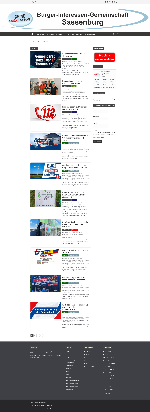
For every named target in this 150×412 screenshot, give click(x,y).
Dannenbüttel (66, 65)
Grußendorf (81, 65)
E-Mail (95, 123)
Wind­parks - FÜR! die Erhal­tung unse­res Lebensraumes (74, 166)
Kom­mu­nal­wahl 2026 (89, 366)
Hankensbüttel (65, 120)
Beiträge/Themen (90, 34)
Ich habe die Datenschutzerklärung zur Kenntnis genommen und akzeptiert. (104, 133)
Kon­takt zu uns (69, 357)
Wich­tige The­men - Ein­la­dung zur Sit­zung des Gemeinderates (75, 307)
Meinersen (65, 121)
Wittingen (64, 123)
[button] (65, 34)
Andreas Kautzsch (78, 61)
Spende (67, 374)
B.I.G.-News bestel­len (70, 351)
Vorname (96, 109)
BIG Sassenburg (81, 63)
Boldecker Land (65, 118)
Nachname (96, 116)
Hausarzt (83, 92)
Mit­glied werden (69, 365)
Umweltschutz (106, 393)
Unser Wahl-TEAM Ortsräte (72, 386)
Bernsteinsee (75, 63)
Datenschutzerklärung (98, 137)
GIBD (73, 236)
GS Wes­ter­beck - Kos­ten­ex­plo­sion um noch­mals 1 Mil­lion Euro (75, 224)
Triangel (82, 66)
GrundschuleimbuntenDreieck (81, 236)
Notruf (69, 121)
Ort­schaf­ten (60, 34)
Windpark (74, 179)
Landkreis (74, 112)
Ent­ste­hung (40, 34)
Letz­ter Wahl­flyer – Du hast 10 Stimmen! (75, 251)
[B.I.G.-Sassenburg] (75, 7)
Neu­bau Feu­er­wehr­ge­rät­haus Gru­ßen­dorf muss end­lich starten (75, 137)
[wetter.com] (97, 87)
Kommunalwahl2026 (67, 151)
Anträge (105, 354)
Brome (71, 118)
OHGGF (64, 209)
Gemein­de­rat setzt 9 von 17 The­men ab (74, 54)
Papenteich (73, 121)
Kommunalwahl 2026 (73, 143)
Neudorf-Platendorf (66, 66)
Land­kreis (79, 34)
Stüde (78, 66)
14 (40, 335)
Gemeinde (71, 34)
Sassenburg (74, 66)
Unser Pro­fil (68, 377)
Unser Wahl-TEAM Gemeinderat (73, 380)
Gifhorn (84, 118)
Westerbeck (64, 68)
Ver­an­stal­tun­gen (69, 389)
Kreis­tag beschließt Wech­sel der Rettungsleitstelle (74, 107)
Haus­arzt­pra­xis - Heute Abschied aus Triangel (72, 82)
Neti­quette (68, 368)
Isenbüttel (71, 120)
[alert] (106, 100)
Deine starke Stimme (73, 65)
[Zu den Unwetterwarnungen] (97, 78)
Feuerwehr (81, 149)
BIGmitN (87, 63)
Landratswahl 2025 (107, 369)
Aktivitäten (105, 351)
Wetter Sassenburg (104, 71)
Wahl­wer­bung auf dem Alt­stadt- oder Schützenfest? (74, 278)
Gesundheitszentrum (76, 92)
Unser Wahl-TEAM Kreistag (72, 383)
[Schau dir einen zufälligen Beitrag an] (118, 34)
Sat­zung (67, 371)
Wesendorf (84, 121)
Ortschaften (106, 372)
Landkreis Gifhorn (85, 120)
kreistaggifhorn (77, 120)
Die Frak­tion (50, 34)
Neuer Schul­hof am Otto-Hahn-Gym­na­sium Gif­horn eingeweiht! (73, 194)
